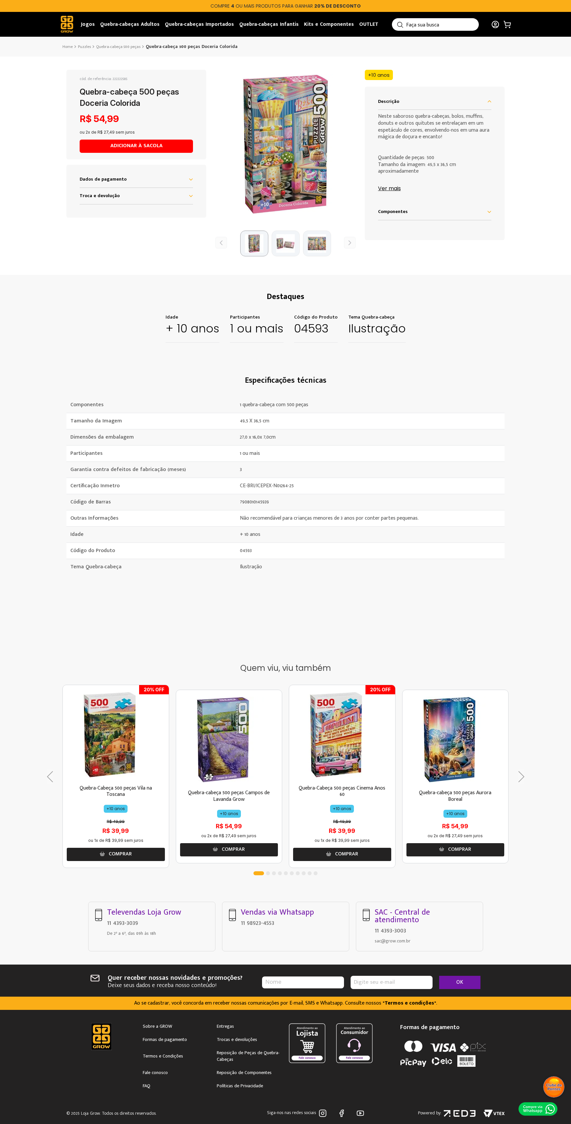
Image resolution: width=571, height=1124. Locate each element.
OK (459, 982)
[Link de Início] (68, 46)
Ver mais (389, 188)
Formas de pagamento (165, 1039)
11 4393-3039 (122, 923)
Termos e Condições (163, 1056)
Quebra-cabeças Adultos (130, 24)
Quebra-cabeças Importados (199, 24)
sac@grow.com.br (392, 941)
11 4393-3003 (390, 930)
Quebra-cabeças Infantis (269, 24)
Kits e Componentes (329, 24)
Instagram (324, 1113)
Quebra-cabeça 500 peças (118, 46)
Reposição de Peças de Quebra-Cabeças (248, 1056)
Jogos (88, 24)
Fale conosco (155, 1072)
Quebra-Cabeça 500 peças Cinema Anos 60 (342, 791)
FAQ (146, 1086)
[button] (285, 144)
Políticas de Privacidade (240, 1086)
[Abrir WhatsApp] (538, 1109)
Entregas (225, 1026)
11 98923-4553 (257, 923)
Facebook (342, 1113)
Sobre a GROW (157, 1026)
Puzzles (84, 46)
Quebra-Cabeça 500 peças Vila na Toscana (116, 791)
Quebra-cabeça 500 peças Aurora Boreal (455, 796)
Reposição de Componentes (244, 1072)
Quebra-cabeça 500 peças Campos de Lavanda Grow (229, 796)
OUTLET (368, 24)
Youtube (361, 1113)
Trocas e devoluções (237, 1039)
